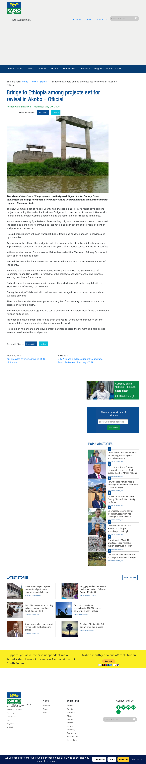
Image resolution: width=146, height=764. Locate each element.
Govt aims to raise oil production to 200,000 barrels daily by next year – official (87, 608)
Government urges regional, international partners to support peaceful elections (38, 589)
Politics (42, 68)
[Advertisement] (73, 45)
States (43, 81)
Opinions (71, 712)
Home (11, 68)
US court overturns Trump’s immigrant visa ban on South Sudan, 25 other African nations (122, 470)
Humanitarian (69, 68)
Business (85, 68)
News (20, 68)
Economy (71, 729)
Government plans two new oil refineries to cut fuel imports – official (39, 627)
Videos (109, 68)
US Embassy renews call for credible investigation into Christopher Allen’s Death (120, 514)
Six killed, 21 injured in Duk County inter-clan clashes (92, 625)
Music (69, 716)
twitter (56, 112)
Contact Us (102, 19)
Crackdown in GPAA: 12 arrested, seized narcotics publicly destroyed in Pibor (120, 543)
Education (71, 733)
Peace (31, 68)
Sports (118, 68)
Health (54, 68)
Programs (99, 68)
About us (77, 19)
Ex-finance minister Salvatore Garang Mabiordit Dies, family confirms (121, 499)
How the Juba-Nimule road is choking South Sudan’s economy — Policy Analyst (123, 484)
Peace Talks (72, 740)
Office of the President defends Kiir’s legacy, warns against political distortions (122, 455)
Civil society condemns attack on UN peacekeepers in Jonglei (122, 556)
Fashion (70, 719)
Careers (89, 19)
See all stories (130, 578)
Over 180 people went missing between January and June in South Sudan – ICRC (39, 608)
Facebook (43, 112)
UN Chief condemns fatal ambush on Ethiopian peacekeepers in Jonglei (119, 528)
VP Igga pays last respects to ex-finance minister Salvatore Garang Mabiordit (93, 589)
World (45, 712)
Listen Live (123, 396)
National (46, 705)
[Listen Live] (120, 77)
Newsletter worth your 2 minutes (113, 414)
